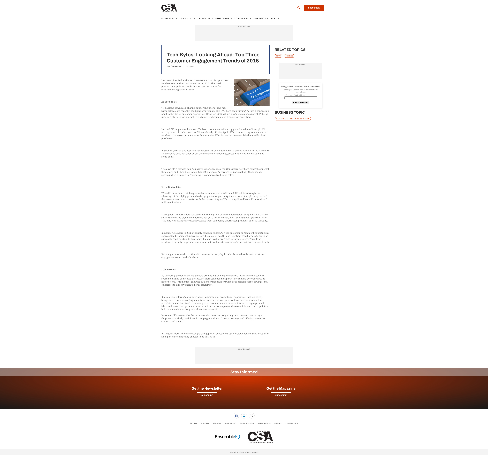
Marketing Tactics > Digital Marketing (292, 119)
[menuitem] (170, 18)
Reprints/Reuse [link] (264, 423)
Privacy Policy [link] (230, 423)
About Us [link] (193, 423)
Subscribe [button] (207, 395)
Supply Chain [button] (222, 18)
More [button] (274, 18)
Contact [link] (277, 423)
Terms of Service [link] (247, 423)
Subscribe (314, 8)
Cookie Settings (291, 423)
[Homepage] (169, 8)
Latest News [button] (167, 18)
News (278, 56)
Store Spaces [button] (241, 18)
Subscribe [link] (205, 423)
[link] (236, 415)
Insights (289, 56)
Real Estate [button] (260, 18)
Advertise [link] (217, 423)
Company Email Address (294, 95)
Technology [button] (186, 18)
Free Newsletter (300, 103)
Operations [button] (204, 18)
